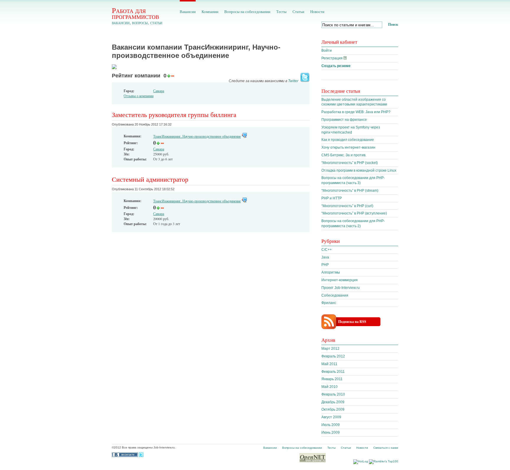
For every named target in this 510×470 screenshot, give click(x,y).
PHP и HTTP (331, 198)
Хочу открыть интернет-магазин (348, 147)
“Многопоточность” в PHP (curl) (347, 206)
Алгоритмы (330, 272)
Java (325, 257)
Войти (326, 50)
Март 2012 (330, 349)
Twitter (293, 81)
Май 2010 (329, 387)
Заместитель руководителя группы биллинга (174, 114)
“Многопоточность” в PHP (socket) (349, 163)
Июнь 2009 (330, 432)
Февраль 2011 (333, 372)
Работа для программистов (135, 13)
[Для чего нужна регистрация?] (345, 58)
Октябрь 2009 (332, 409)
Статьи (298, 11)
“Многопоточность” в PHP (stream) (349, 190)
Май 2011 (329, 364)
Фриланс (328, 303)
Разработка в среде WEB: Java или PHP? (355, 112)
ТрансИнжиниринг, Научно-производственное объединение (197, 136)
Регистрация (332, 58)
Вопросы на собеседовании (247, 11)
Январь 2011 (332, 379)
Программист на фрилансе (344, 120)
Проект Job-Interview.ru (340, 288)
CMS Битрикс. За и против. (343, 155)
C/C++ (326, 250)
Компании (210, 11)
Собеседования (334, 295)
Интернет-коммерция (339, 280)
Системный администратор (150, 179)
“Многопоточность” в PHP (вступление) (354, 213)
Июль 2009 (330, 425)
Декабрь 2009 (332, 402)
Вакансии (188, 11)
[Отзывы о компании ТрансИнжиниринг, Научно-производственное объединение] (244, 136)
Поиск (393, 24)
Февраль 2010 (333, 394)
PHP (325, 265)
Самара (158, 90)
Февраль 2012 (333, 356)
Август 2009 (331, 417)
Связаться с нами (385, 447)
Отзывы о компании (138, 95)
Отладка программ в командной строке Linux (358, 170)
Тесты (281, 11)
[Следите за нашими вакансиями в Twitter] (304, 81)
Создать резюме (336, 66)
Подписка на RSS (352, 321)
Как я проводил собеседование (347, 140)
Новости (317, 11)
